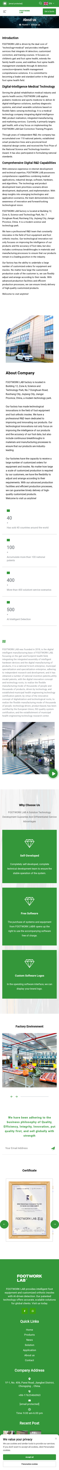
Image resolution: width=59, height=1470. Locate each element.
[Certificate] (29, 1209)
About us (35, 24)
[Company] (53, 773)
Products (29, 1334)
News (29, 1339)
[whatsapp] (33, 1311)
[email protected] (15, 4)
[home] (24, 11)
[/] (29, 1278)
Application (29, 1350)
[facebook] (25, 1311)
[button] (11, 1096)
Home (25, 24)
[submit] (52, 1148)
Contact (29, 1360)
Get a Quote (49, 11)
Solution (29, 1344)
